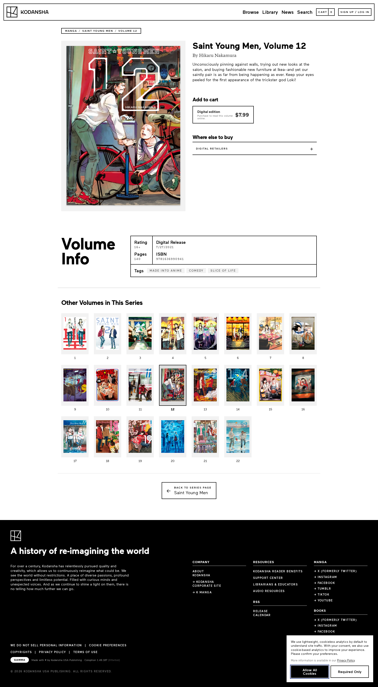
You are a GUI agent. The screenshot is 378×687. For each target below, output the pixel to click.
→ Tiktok (321, 594)
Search (305, 12)
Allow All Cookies (310, 671)
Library (270, 12)
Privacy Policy (52, 652)
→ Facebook (324, 583)
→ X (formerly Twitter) (335, 571)
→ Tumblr (322, 588)
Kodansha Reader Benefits (278, 571)
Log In (363, 11)
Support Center (268, 578)
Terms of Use (85, 652)
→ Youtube (323, 600)
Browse (251, 12)
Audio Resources (269, 591)
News (288, 12)
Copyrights (21, 652)
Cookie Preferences (107, 645)
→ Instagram (325, 577)
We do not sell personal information (46, 645)
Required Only (349, 671)
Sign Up (347, 11)
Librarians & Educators (275, 584)
